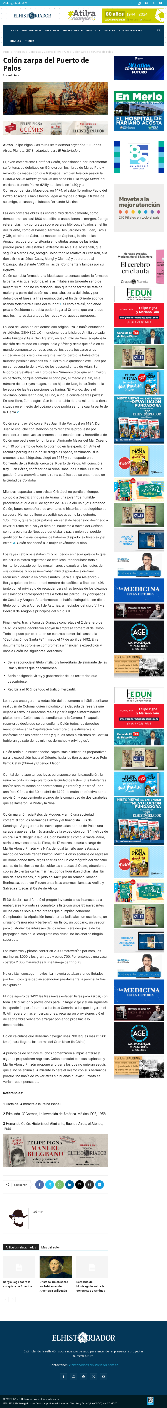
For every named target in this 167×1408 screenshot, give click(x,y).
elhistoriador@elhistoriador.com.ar (93, 1365)
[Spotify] (146, 3)
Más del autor (50, 1247)
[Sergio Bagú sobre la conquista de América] (19, 1267)
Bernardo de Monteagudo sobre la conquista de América (90, 1286)
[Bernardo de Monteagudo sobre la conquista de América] (92, 1267)
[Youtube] (160, 3)
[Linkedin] (69, 1184)
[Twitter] (153, 3)
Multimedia (30, 30)
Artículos (19, 52)
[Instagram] (139, 3)
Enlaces (109, 30)
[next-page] (12, 1299)
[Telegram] (99, 1184)
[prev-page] (5, 1299)
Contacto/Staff (130, 30)
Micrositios (71, 30)
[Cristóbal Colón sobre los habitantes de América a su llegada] (56, 1267)
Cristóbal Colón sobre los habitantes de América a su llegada (54, 1286)
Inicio (14, 30)
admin (12, 75)
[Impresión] (89, 1184)
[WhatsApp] (59, 1184)
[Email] (79, 1184)
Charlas (15, 41)
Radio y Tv (93, 30)
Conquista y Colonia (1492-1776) (49, 52)
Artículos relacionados (21, 1247)
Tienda (29, 41)
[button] (159, 31)
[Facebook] (132, 3)
